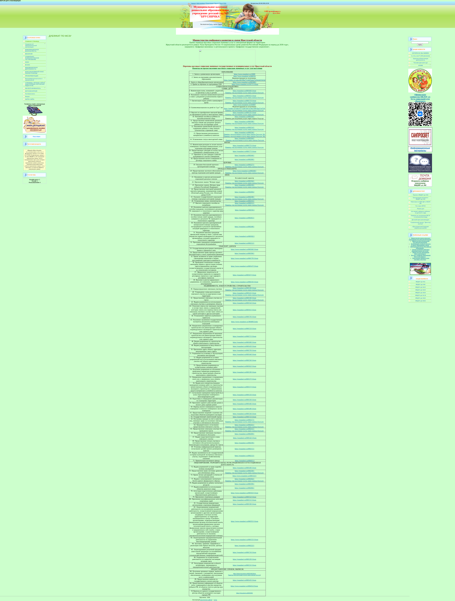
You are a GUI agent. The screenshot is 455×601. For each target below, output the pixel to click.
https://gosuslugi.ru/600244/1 (244, 116)
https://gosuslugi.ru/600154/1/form (244, 303)
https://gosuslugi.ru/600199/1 (244, 484)
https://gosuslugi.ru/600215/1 (244, 449)
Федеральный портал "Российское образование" (420, 247)
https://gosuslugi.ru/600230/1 (244, 471)
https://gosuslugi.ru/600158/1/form (244, 504)
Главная (193, 3)
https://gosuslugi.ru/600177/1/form (244, 151)
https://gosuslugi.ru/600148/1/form (244, 409)
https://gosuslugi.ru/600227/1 (244, 165)
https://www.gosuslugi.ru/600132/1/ (245, 476)
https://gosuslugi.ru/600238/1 (244, 197)
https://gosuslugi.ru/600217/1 (244, 420)
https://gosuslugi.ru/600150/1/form (244, 400)
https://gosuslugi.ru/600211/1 (244, 203)
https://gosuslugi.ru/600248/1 (244, 227)
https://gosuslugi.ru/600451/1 (245, 461)
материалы (420, 150)
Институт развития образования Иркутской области (420, 256)
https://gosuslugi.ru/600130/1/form (244, 288)
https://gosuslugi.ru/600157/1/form (244, 387)
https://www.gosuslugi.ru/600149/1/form (244, 573)
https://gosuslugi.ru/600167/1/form (244, 275)
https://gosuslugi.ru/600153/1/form (244, 328)
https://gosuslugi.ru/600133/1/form (244, 395)
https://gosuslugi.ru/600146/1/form (244, 404)
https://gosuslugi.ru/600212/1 (244, 243)
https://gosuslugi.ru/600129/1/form (244, 559)
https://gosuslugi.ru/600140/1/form (244, 468)
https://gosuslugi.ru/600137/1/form (244, 379)
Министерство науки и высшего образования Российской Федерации (420, 238)
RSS (225, 3)
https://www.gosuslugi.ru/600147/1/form (244, 266)
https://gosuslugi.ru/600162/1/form (244, 366)
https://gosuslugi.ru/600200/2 (244, 192)
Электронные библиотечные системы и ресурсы (420, 258)
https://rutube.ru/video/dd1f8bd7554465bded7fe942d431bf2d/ (245, 80)
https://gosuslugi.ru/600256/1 (245, 210)
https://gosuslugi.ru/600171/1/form (244, 336)
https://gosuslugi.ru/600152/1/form (244, 497)
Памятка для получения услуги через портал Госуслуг (244, 93)
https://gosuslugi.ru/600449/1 (244, 593)
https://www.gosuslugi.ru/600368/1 (244, 82)
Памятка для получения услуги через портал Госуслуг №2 (244, 136)
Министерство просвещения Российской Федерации (420, 241)
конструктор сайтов (206, 600)
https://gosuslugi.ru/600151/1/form (244, 500)
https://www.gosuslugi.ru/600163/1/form (244, 493)
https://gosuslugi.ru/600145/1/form (244, 580)
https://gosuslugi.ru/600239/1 (244, 443)
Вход (221, 3)
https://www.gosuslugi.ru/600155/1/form (244, 540)
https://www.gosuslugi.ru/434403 (244, 105)
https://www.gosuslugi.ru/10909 (244, 74)
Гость (211, 24)
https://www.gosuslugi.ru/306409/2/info (244, 322)
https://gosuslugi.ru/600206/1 (244, 488)
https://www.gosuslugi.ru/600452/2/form (244, 586)
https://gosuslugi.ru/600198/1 (244, 121)
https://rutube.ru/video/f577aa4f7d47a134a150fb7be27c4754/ (244, 108)
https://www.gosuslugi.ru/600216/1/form (244, 282)
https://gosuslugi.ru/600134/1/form (244, 414)
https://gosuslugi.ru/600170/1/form (244, 350)
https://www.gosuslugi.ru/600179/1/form (244, 258)
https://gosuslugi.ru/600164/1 (244, 138)
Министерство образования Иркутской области (420, 253)
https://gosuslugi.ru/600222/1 (244, 545)
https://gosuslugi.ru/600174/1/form (244, 552)
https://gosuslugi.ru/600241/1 (244, 425)
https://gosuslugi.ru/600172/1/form (244, 417)
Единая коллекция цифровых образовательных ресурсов (421, 250)
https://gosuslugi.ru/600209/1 (244, 434)
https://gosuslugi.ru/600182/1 (245, 236)
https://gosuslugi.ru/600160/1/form (244, 91)
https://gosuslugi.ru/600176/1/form (244, 317)
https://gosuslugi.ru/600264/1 (244, 479)
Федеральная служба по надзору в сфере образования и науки (421, 244)
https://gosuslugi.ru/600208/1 (244, 159)
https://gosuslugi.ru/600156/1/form (244, 360)
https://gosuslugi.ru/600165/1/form (244, 96)
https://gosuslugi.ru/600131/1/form (244, 565)
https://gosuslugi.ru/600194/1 (244, 181)
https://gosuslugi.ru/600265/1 (244, 218)
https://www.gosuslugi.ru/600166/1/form (244, 249)
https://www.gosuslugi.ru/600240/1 (244, 171)
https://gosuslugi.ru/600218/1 (244, 185)
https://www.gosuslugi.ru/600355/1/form (244, 521)
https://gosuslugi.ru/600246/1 (244, 155)
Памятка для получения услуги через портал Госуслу (244, 575)
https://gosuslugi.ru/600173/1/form (244, 101)
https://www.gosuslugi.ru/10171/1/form (245, 84)
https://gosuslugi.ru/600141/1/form (244, 293)
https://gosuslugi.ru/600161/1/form (244, 310)
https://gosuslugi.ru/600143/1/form (244, 346)
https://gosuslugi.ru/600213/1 (244, 456)
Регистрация (210, 3)
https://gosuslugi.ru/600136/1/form (244, 298)
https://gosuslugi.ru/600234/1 (244, 132)
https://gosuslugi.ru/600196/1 (244, 253)
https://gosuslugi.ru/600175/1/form (244, 145)
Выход (216, 3)
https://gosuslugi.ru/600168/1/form (244, 342)
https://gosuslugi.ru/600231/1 (244, 429)
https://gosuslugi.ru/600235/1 (244, 201)
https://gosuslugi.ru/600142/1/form (244, 438)
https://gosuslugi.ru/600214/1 (244, 127)
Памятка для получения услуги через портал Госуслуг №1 (244, 134)
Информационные (420, 148)
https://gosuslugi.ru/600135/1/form (244, 112)
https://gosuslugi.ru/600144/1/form (244, 354)
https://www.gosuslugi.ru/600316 (244, 76)
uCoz (215, 600)
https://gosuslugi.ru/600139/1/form (244, 372)
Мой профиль (201, 3)
